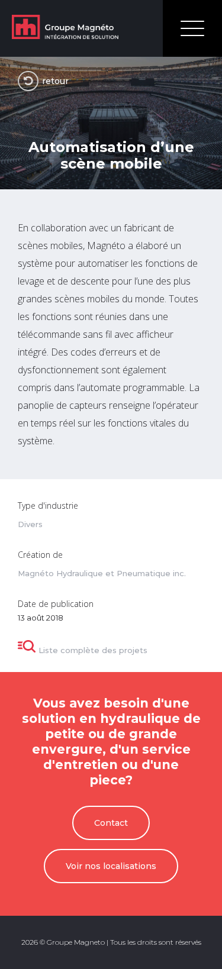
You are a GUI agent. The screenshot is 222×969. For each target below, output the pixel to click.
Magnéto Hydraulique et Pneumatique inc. (102, 573)
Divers (30, 524)
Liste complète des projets (92, 650)
